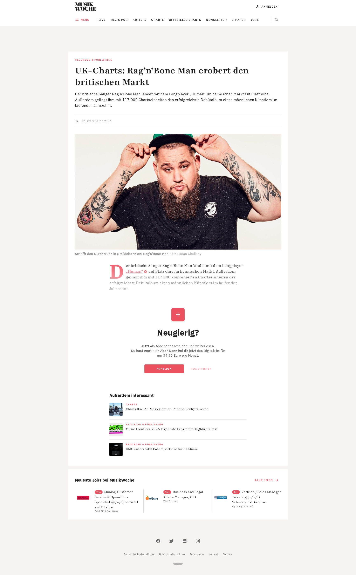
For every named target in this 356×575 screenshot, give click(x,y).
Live (102, 20)
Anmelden (164, 350)
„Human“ (134, 252)
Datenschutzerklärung (172, 535)
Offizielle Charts (185, 20)
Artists (139, 20)
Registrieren (201, 350)
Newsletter (216, 20)
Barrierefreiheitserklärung (139, 535)
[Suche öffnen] (277, 20)
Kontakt (213, 535)
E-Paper (239, 20)
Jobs (255, 20)
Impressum (197, 535)
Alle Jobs (264, 461)
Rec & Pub (119, 20)
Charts (157, 20)
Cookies (227, 535)
